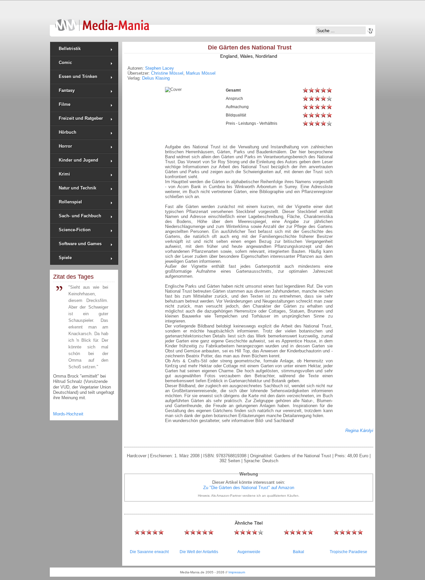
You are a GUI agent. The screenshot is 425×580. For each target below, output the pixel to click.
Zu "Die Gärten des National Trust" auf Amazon (248, 487)
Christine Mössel (167, 73)
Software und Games (80, 243)
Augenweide (248, 551)
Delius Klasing (156, 78)
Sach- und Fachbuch (80, 215)
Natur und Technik (77, 187)
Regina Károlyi (359, 430)
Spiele (65, 257)
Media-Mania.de (102, 22)
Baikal (298, 551)
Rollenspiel (70, 201)
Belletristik (70, 48)
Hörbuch (67, 132)
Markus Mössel (200, 73)
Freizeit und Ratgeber (81, 118)
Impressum (236, 572)
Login (370, 31)
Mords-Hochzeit (68, 413)
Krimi (64, 174)
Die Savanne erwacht (149, 551)
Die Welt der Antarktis (199, 551)
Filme (64, 104)
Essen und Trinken (78, 76)
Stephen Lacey (159, 68)
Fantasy (67, 90)
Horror (65, 146)
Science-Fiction (75, 229)
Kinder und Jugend (78, 160)
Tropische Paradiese (348, 551)
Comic (65, 62)
